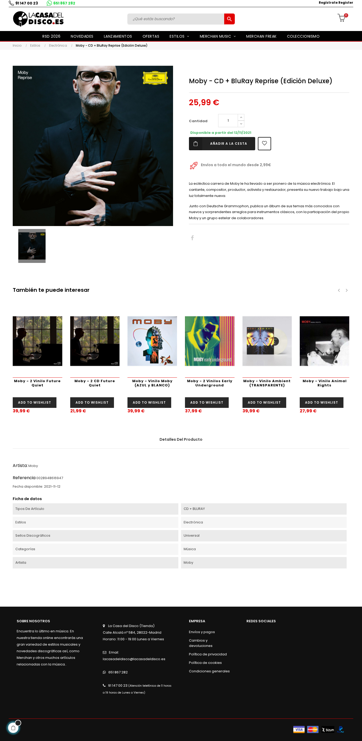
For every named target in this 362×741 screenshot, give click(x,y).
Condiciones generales (209, 671)
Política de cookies (205, 662)
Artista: (20, 465)
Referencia (24, 478)
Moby (33, 465)
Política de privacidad (208, 654)
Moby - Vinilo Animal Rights (325, 383)
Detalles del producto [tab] (181, 439)
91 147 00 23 (26, 3)
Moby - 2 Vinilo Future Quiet (37, 383)
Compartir (192, 238)
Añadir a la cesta (228, 143)
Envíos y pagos (202, 631)
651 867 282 (64, 3)
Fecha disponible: (28, 486)
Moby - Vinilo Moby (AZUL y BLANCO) (152, 383)
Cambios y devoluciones (201, 643)
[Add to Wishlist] (264, 143)
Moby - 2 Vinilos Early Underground (209, 383)
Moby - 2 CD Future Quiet (94, 383)
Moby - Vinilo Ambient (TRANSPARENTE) (267, 383)
